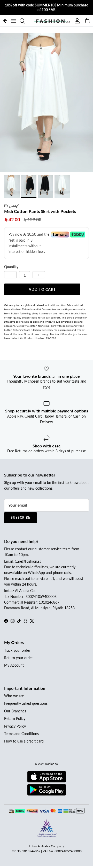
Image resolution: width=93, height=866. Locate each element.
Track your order (17, 650)
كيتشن (14, 206)
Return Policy (14, 718)
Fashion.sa (51, 763)
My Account (14, 665)
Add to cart (42, 289)
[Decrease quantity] (10, 274)
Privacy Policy (15, 726)
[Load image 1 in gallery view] (46, 102)
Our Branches (15, 711)
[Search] (24, 20)
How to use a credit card (24, 741)
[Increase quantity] (39, 274)
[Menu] (13, 20)
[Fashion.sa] (52, 21)
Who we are (14, 696)
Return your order (18, 658)
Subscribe (20, 517)
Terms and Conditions (21, 733)
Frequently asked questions (26, 703)
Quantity (11, 266)
